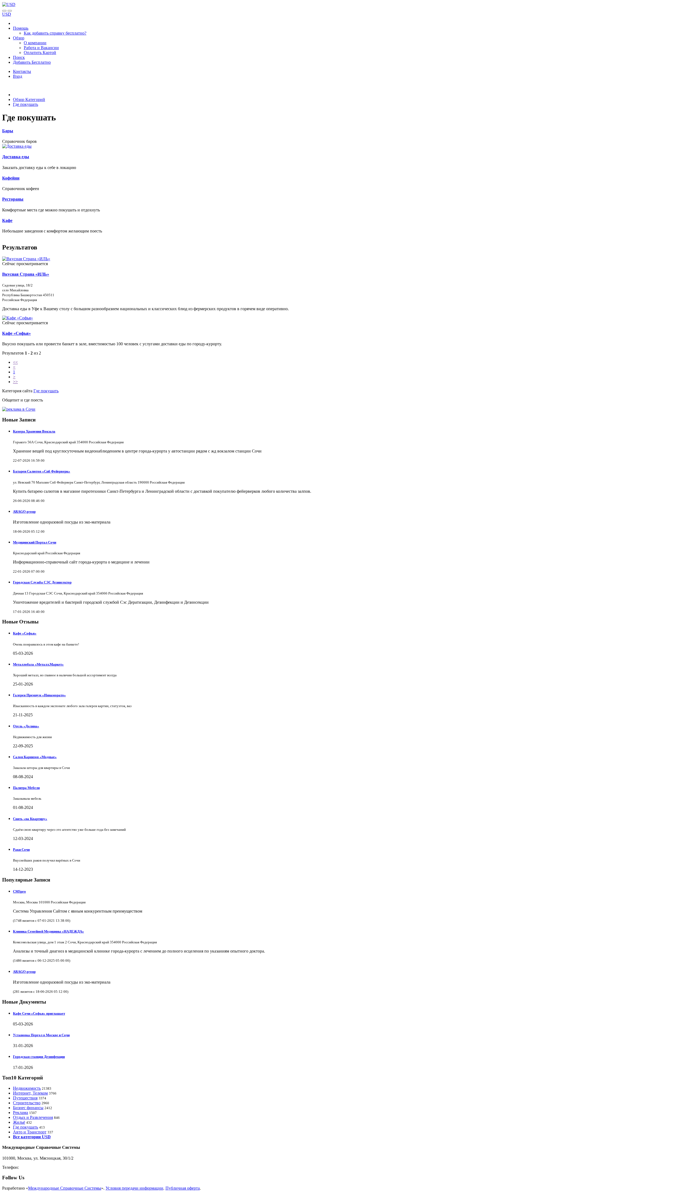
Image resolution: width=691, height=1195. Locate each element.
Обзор (18, 38)
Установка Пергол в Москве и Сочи (41, 1035)
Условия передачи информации (134, 1188)
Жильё (19, 1122)
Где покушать (46, 391)
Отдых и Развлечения (33, 1117)
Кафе (7, 220)
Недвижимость (27, 1088)
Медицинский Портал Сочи (34, 542)
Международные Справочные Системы (64, 1188)
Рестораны (12, 199)
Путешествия (25, 1098)
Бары (7, 131)
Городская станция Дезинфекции (39, 1057)
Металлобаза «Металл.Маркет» (38, 664)
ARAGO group (24, 511)
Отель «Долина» (26, 726)
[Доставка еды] (17, 146)
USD (6, 14)
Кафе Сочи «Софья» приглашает (39, 1013)
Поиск (19, 57)
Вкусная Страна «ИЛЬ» (25, 274)
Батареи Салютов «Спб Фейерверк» (41, 471)
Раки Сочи (21, 850)
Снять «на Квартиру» (30, 819)
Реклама (20, 1112)
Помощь (20, 28)
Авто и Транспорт (29, 1132)
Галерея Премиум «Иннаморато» (39, 695)
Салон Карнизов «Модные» (35, 757)
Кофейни (10, 178)
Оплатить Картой (40, 52)
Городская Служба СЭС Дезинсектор (42, 582)
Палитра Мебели (26, 788)
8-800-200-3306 (34, 1167)
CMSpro (19, 891)
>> (15, 381)
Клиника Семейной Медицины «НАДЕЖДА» (48, 931)
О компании (35, 42)
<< (15, 362)
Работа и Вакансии (41, 47)
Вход (17, 76)
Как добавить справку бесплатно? (55, 33)
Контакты (22, 71)
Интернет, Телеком (30, 1093)
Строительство (26, 1103)
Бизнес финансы (28, 1107)
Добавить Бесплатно (32, 62)
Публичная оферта (182, 1188)
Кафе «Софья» (16, 333)
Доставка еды (15, 156)
